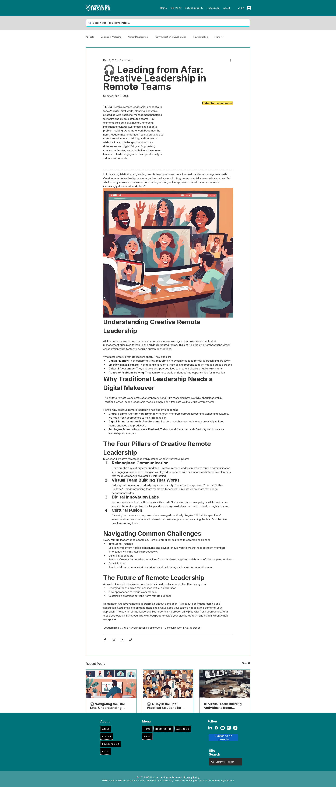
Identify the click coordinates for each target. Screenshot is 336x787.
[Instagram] (229, 728)
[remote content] (202, 136)
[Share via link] (130, 639)
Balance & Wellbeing (111, 37)
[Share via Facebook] (105, 639)
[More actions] (231, 60)
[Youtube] (222, 728)
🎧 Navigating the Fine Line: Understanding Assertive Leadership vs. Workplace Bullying (109, 706)
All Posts (90, 37)
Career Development (138, 37)
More (217, 37)
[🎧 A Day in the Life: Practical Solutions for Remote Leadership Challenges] (168, 684)
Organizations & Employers (146, 627)
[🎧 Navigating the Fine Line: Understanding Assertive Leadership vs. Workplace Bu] (111, 684)
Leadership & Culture (116, 627)
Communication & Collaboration (170, 37)
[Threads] (235, 728)
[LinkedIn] (210, 728)
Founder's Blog (200, 37)
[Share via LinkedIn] (122, 639)
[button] (176, 8)
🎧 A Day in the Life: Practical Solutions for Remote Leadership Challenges (164, 706)
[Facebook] (216, 728)
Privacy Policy (192, 777)
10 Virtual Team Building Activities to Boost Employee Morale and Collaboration (223, 706)
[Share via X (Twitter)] (113, 639)
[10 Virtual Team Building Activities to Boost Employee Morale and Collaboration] (225, 684)
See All (246, 663)
